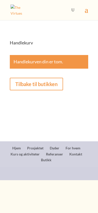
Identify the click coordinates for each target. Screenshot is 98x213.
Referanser (54, 154)
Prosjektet (35, 148)
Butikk (46, 160)
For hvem (73, 148)
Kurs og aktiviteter (25, 154)
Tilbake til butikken (36, 84)
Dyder (54, 148)
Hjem (16, 148)
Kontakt (75, 154)
